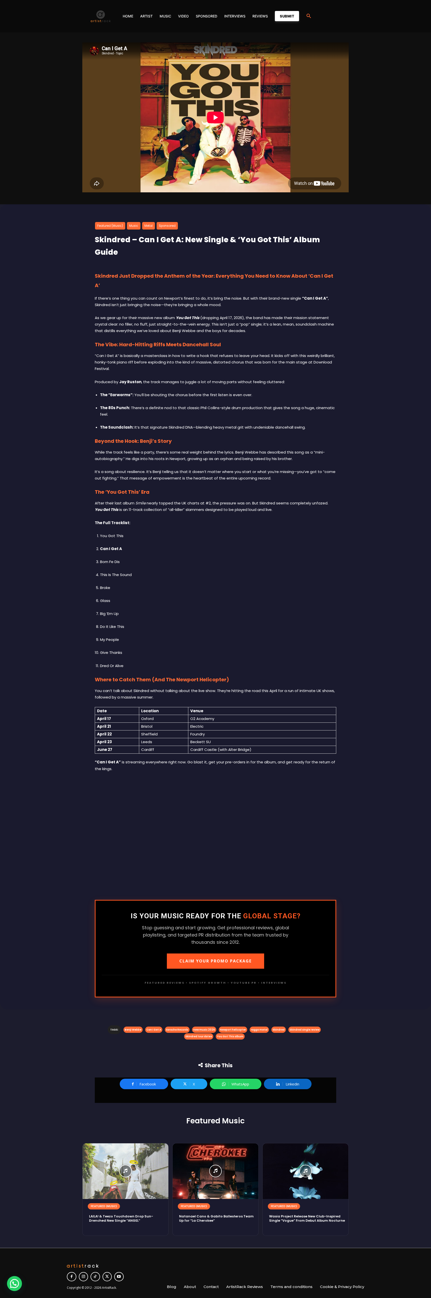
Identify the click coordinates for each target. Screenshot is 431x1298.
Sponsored (167, 226)
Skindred (279, 1030)
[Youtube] (119, 1277)
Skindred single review (305, 1030)
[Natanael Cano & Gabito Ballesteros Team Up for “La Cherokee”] (215, 1171)
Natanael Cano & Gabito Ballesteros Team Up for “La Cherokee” (216, 1218)
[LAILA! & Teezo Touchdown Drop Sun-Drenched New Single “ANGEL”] (125, 1171)
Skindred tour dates (198, 1036)
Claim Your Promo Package (215, 961)
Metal (148, 226)
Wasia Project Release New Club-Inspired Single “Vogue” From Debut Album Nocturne (307, 1218)
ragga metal (259, 1030)
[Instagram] (83, 1277)
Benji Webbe (133, 1030)
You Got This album (230, 1036)
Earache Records (177, 1030)
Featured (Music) (110, 226)
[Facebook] (71, 1277)
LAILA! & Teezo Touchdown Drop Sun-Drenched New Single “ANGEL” (121, 1218)
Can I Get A (153, 1030)
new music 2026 (204, 1030)
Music (133, 226)
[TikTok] (95, 1277)
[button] (309, 16)
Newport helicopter (233, 1030)
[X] (107, 1277)
